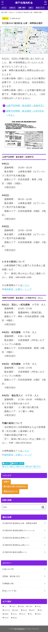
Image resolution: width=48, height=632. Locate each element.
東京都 (25, 610)
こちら (26, 285)
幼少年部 (21, 467)
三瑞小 (13, 606)
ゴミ (5, 606)
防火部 (23, 614)
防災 (31, 614)
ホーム (4, 7)
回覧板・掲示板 (18, 463)
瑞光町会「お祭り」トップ (18, 289)
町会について (40, 7)
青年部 (6, 467)
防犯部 (39, 614)
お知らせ (12, 7)
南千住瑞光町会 (24, 2)
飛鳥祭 (15, 618)
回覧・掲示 (22, 7)
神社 (13, 467)
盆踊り (33, 610)
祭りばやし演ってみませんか (15, 486)
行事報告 (8, 583)
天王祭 (38, 467)
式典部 (30, 467)
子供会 (39, 606)
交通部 (22, 606)
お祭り (31, 7)
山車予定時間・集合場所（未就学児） (25, 105)
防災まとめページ (10, 491)
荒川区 (15, 614)
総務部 (6, 614)
